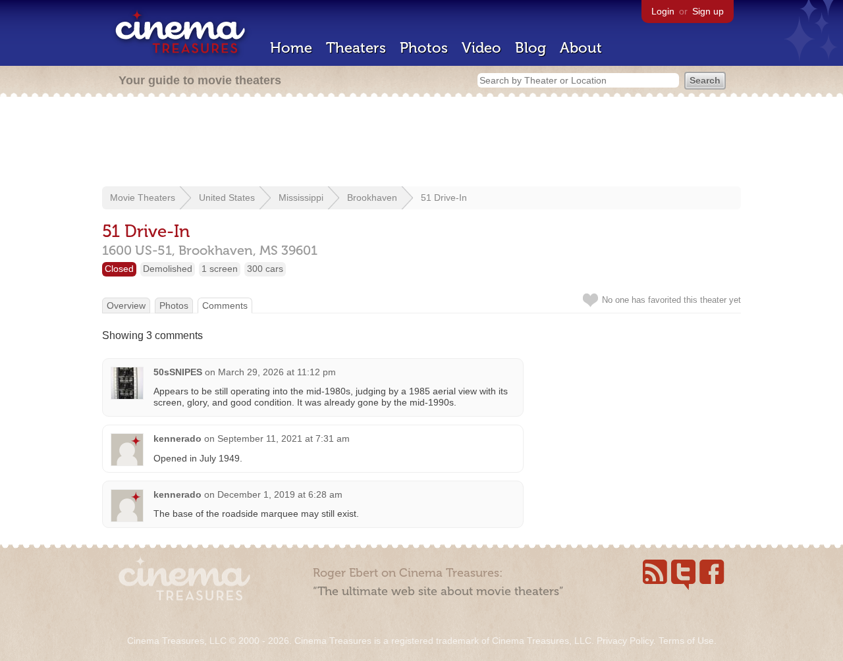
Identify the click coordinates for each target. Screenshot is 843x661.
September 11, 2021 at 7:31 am (283, 438)
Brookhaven (372, 197)
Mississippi (301, 197)
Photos (424, 48)
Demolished (167, 268)
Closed (119, 268)
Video (481, 48)
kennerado (177, 438)
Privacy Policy (625, 640)
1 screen (220, 268)
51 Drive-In (444, 197)
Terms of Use (686, 640)
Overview (126, 305)
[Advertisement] (421, 142)
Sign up (708, 11)
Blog (530, 48)
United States (227, 197)
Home (291, 48)
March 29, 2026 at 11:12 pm (277, 372)
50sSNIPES (177, 372)
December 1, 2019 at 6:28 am (279, 494)
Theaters (356, 48)
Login (662, 11)
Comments (225, 305)
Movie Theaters (142, 197)
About (581, 48)
